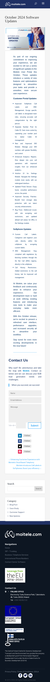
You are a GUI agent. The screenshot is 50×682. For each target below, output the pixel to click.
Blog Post (13, 505)
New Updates (15, 516)
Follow (27, 436)
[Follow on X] (20, 446)
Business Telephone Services (16, 555)
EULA (36, 672)
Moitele (33, 680)
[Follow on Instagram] (20, 452)
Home (7, 548)
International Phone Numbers (17, 558)
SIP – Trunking (11, 551)
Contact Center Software (15, 562)
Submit (34, 425)
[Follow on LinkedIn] (20, 436)
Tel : (18, 600)
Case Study (14, 508)
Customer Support (17, 512)
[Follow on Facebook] (20, 441)
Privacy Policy (10, 672)
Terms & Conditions (25, 672)
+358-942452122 (20, 600)
